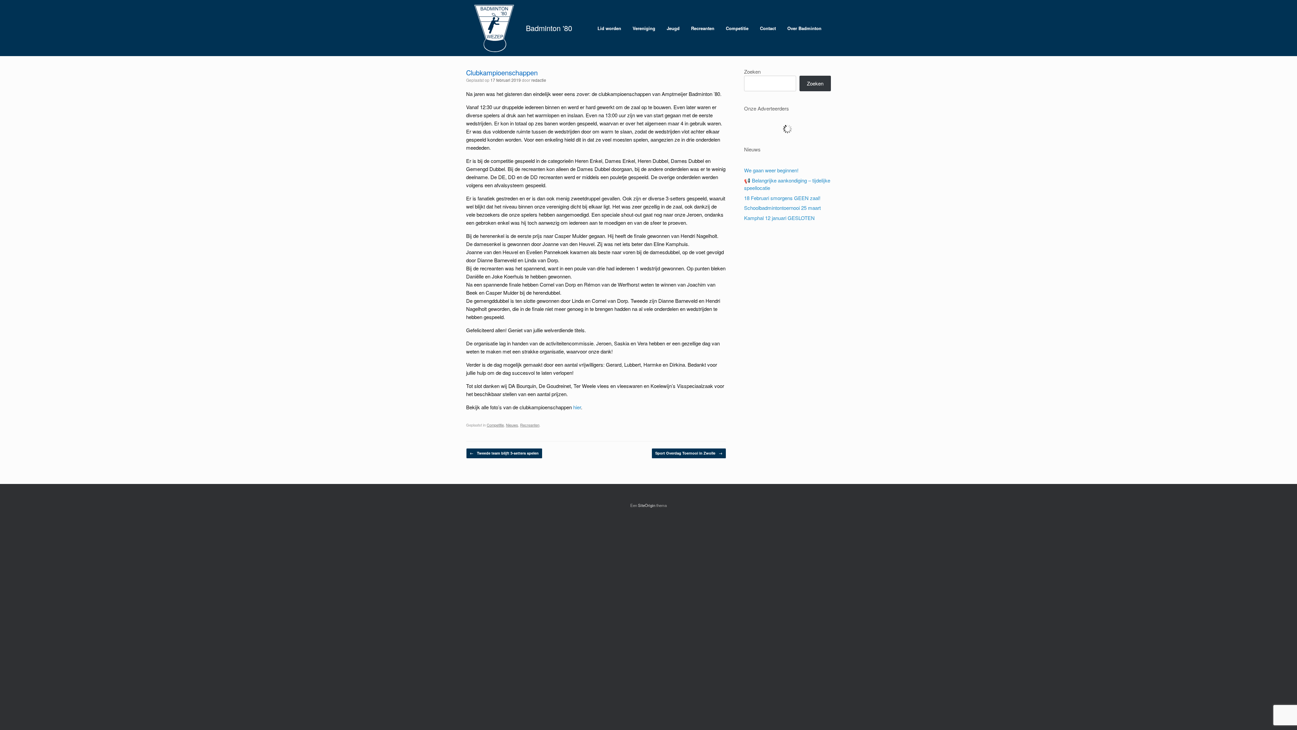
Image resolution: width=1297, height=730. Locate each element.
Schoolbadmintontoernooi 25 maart (782, 207)
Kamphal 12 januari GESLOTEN (779, 217)
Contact (768, 28)
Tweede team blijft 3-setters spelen (504, 453)
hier (577, 407)
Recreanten (702, 28)
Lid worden (609, 28)
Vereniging (644, 28)
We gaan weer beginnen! (771, 170)
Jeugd (673, 28)
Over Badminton (804, 28)
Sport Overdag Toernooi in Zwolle (688, 453)
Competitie (737, 28)
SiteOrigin (646, 505)
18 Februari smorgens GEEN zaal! (782, 197)
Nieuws (512, 425)
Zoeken (752, 71)
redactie (538, 80)
